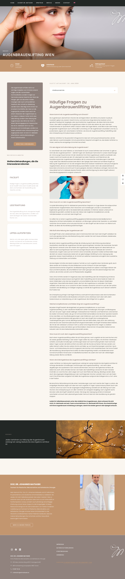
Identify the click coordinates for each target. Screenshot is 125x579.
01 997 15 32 (16, 569)
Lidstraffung (17, 205)
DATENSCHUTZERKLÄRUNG (65, 548)
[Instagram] (11, 549)
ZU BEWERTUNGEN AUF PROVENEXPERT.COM (77, 562)
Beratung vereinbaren (25, 144)
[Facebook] (16, 549)
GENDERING (60, 555)
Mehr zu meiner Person (21, 525)
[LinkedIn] (20, 549)
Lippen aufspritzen (20, 233)
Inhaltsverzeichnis (58, 90)
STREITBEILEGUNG (62, 551)
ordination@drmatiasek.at (21, 572)
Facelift (14, 177)
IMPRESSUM (60, 544)
